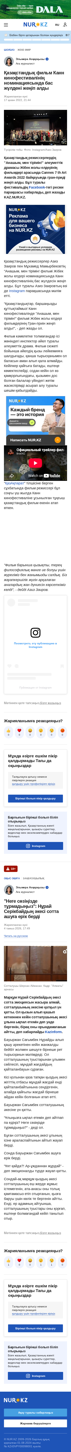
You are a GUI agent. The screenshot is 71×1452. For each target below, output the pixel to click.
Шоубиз (9, 50)
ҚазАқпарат (14, 483)
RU (57, 24)
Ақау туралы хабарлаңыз (35, 1412)
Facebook (37, 187)
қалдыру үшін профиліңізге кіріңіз (33, 783)
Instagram (17, 291)
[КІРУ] (65, 25)
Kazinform (53, 1032)
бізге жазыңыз (50, 703)
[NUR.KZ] (35, 25)
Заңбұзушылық (33, 878)
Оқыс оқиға (12, 878)
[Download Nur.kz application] (35, 9)
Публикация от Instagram (35, 687)
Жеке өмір (24, 50)
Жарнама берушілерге (35, 1423)
